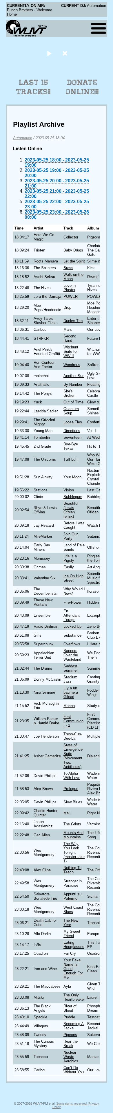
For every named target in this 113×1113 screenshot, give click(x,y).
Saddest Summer (70, 668)
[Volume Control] (65, 53)
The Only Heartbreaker (74, 997)
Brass (68, 268)
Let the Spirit (74, 261)
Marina (69, 706)
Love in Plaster (69, 287)
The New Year (70, 922)
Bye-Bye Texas (70, 446)
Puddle (69, 1017)
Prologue (70, 789)
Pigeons (70, 1035)
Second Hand (69, 338)
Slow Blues (72, 802)
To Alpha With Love (71, 775)
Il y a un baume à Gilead (70, 692)
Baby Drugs (73, 250)
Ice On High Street (73, 578)
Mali (66, 813)
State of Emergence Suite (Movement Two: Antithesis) (73, 756)
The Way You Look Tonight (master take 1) (74, 852)
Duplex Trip (73, 321)
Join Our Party (70, 536)
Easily (68, 567)
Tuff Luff (70, 459)
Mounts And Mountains (73, 835)
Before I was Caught (74, 525)
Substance (72, 635)
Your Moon (72, 477)
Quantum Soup (71, 411)
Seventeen (72, 437)
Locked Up (72, 626)
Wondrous (71, 365)
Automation (22, 138)
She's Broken (69, 393)
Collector (70, 237)
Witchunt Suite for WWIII (70, 351)
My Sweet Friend (71, 933)
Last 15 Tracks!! (33, 87)
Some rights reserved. (72, 1103)
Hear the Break (70, 1043)
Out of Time (73, 402)
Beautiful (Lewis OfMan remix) (70, 510)
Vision (68, 490)
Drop (67, 307)
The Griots (72, 824)
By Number (72, 384)
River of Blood (69, 1008)
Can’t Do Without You (73, 1070)
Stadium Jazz (70, 679)
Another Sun (73, 376)
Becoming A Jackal (73, 1026)
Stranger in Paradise (72, 883)
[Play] (49, 53)
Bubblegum (72, 497)
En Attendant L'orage (71, 615)
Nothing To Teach (72, 870)
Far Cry (69, 953)
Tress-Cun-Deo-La (72, 736)
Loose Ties (72, 422)
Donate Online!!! (82, 87)
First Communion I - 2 (73, 721)
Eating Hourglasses (73, 944)
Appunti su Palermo (72, 896)
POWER (70, 296)
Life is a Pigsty (70, 558)
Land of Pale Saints (74, 547)
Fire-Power (72, 602)
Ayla (67, 986)
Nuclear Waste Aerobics (70, 1056)
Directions (71, 431)
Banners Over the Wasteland (72, 655)
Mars (67, 329)
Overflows (71, 644)
